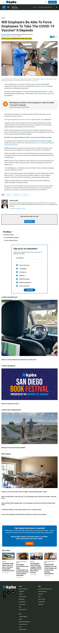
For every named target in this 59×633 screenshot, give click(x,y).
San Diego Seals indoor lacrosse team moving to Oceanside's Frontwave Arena (8, 567)
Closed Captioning (42, 591)
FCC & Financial (22, 596)
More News (6, 550)
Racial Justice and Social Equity (21, 562)
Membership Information (24, 621)
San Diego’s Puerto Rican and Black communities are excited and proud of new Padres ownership (22, 570)
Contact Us (40, 594)
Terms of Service (22, 609)
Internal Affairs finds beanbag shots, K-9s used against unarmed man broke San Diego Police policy (28, 503)
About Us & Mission (23, 588)
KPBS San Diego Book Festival (10, 403)
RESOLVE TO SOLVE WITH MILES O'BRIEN (13, 447)
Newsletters (21, 591)
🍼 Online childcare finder (10, 240)
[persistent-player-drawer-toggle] (57, 7)
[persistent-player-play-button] (4, 7)
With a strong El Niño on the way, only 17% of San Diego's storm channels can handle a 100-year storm (28, 497)
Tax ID (20, 626)
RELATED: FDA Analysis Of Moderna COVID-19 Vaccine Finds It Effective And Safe (28, 137)
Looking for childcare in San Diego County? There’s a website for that (21, 509)
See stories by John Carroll (17, 208)
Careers (20, 594)
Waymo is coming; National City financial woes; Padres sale (18, 359)
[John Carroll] (4, 204)
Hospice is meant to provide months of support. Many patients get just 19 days (24, 491)
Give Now (52, 2)
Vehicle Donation (22, 629)
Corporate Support (23, 616)
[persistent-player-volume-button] (8, 7)
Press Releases (22, 601)
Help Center (40, 604)
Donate (29, 543)
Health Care (16, 194)
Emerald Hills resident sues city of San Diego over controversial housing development (50, 569)
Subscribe (29, 290)
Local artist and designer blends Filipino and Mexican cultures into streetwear (23, 514)
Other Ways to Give (23, 624)
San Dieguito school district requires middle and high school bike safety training (35, 568)
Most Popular (6, 454)
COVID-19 (25, 194)
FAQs (39, 596)
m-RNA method (44, 86)
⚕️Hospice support (8, 234)
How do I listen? (41, 599)
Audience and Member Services (45, 588)
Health (3, 18)
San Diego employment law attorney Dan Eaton (17, 119)
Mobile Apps (21, 599)
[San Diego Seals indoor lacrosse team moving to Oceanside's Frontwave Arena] (8, 556)
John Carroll (6, 34)
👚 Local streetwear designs (11, 237)
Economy (4, 561)
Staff (20, 607)
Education (32, 561)
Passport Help (41, 601)
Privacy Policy (22, 604)
